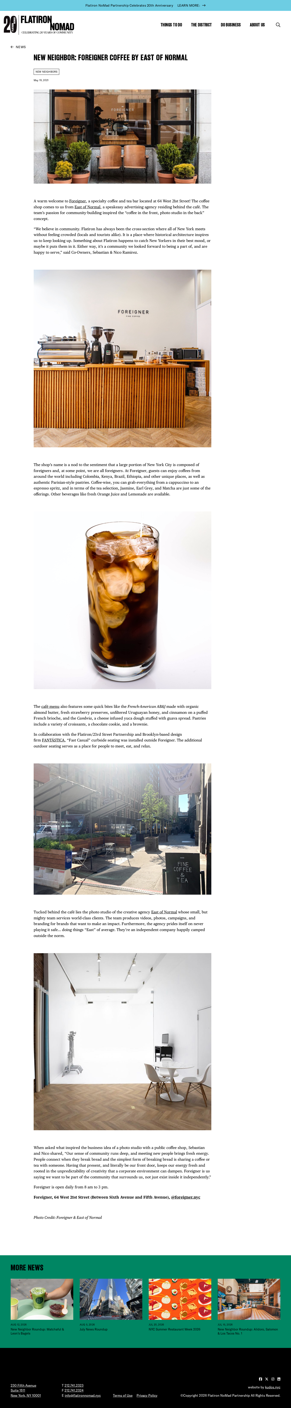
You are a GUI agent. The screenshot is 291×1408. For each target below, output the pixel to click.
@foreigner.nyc (185, 1197)
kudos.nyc (272, 1387)
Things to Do (171, 25)
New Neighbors (46, 71)
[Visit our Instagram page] (273, 1379)
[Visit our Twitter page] (267, 1379)
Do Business (231, 25)
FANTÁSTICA (53, 740)
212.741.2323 (74, 1385)
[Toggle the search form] (278, 25)
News (21, 47)
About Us (257, 25)
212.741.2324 (74, 1390)
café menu (50, 706)
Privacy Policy (147, 1395)
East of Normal (87, 207)
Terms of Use (123, 1395)
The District (201, 25)
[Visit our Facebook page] (261, 1379)
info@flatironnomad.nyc (83, 1395)
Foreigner (77, 201)
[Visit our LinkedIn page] (278, 1379)
